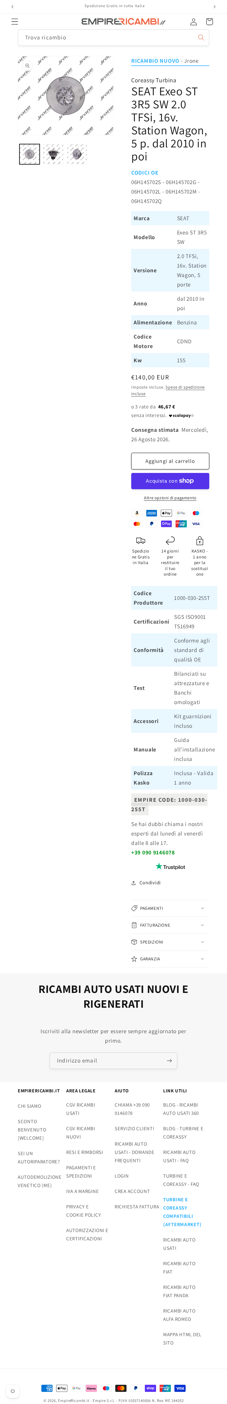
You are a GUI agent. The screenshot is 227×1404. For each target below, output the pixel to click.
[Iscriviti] (169, 1060)
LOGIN (122, 1176)
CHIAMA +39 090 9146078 (132, 1109)
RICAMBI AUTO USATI (179, 1243)
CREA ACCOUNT (132, 1191)
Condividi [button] (150, 882)
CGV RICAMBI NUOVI (80, 1132)
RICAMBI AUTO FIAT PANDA (179, 1291)
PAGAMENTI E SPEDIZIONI (81, 1171)
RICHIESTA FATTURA (137, 1206)
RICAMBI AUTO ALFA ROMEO (179, 1315)
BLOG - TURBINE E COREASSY (183, 1132)
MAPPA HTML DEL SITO (182, 1338)
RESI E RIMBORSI (84, 1152)
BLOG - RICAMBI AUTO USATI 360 (181, 1109)
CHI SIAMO (29, 1106)
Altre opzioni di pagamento (170, 497)
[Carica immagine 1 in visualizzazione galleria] (30, 154)
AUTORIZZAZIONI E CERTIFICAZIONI (87, 1234)
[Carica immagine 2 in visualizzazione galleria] (53, 154)
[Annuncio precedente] (12, 6)
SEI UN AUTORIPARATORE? (39, 1157)
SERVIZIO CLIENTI (134, 1128)
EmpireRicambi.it (73, 1400)
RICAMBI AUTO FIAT (179, 1267)
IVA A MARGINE (82, 1191)
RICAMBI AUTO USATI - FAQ (179, 1156)
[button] (15, 22)
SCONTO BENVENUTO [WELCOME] (32, 1129)
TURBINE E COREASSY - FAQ (181, 1180)
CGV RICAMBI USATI (80, 1109)
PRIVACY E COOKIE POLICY (83, 1210)
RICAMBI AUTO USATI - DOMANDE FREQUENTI (135, 1152)
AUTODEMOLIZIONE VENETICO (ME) (40, 1181)
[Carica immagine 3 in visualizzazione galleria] (77, 154)
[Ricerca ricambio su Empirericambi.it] (201, 37)
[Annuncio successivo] (214, 6)
